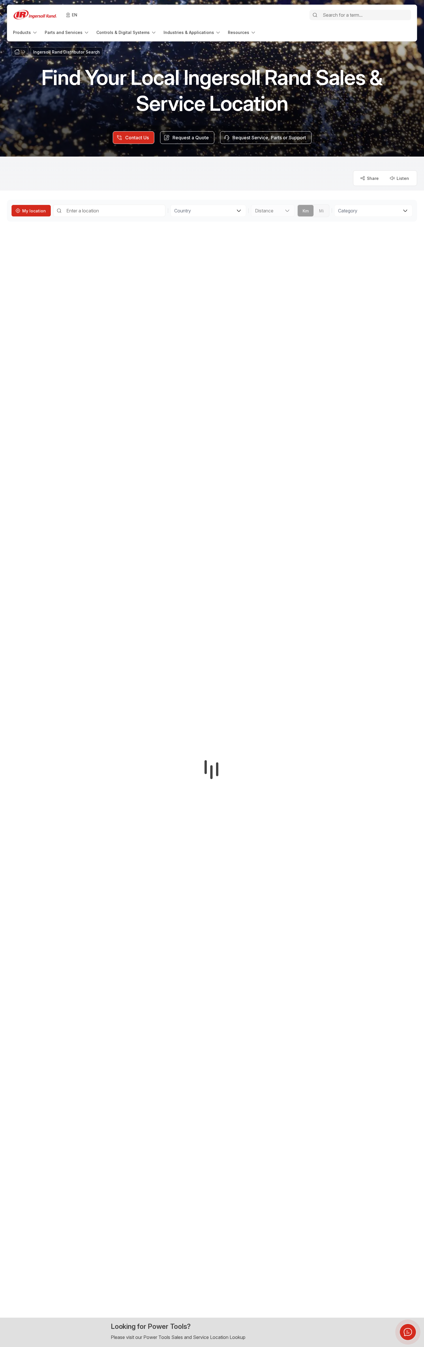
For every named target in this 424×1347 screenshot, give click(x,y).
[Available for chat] (408, 1332)
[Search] (315, 15)
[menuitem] (25, 32)
